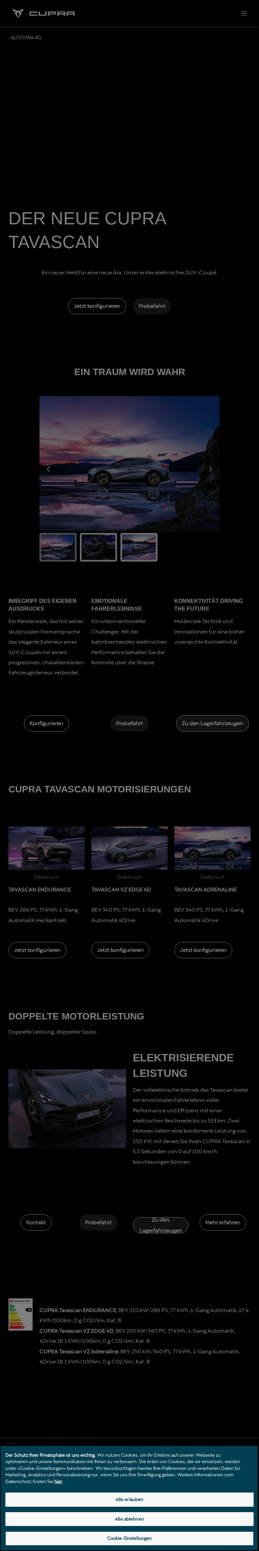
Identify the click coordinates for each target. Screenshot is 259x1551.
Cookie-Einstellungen (129, 1538)
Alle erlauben (130, 1499)
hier (58, 1481)
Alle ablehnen (129, 1519)
